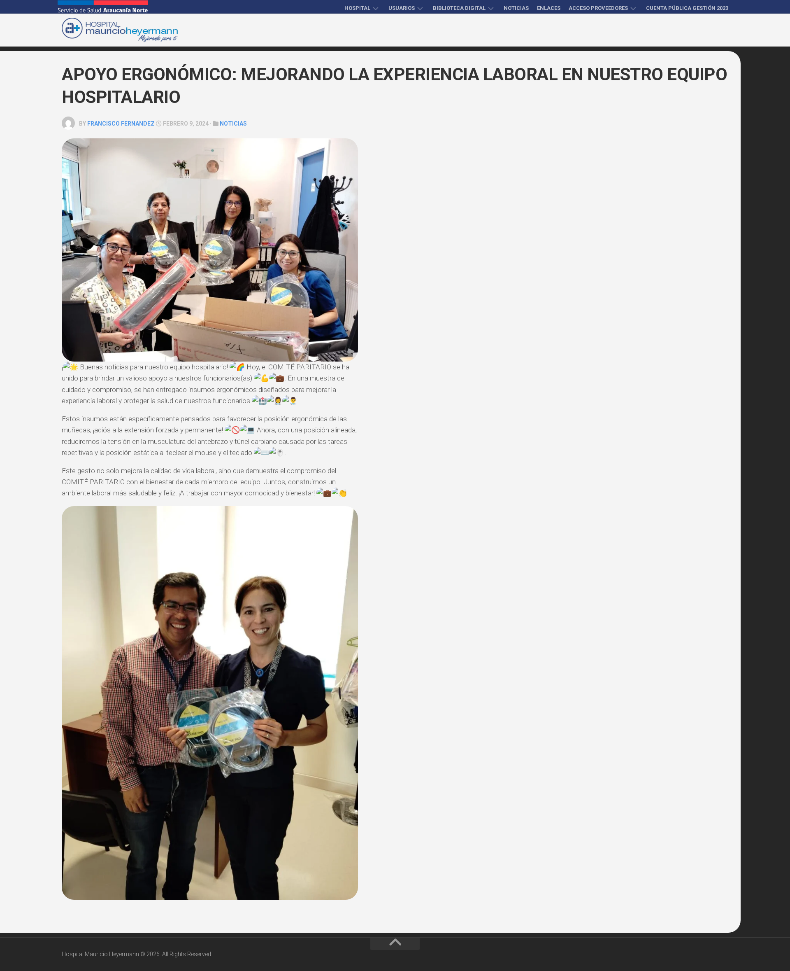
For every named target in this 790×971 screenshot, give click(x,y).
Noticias (516, 8)
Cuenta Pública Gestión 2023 (687, 8)
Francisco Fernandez (121, 123)
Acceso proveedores (598, 8)
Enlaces (548, 8)
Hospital (357, 8)
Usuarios (401, 8)
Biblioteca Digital (459, 8)
